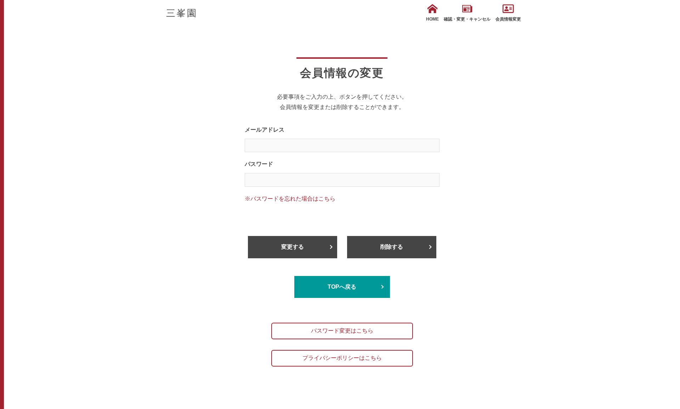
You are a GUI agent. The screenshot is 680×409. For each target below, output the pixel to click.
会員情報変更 (508, 19)
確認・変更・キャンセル (467, 19)
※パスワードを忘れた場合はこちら (290, 199)
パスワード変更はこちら (342, 331)
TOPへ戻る (342, 287)
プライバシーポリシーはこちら (342, 358)
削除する (391, 247)
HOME (432, 19)
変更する (292, 247)
